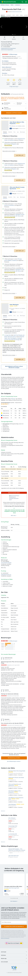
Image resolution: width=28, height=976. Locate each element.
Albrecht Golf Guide (9, 2)
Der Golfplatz (5, 61)
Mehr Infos (13, 515)
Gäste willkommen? (6, 67)
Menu (26, 2)
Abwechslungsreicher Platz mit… (9, 56)
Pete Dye (13, 398)
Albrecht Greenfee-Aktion (17, 11)
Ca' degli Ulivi (7, 335)
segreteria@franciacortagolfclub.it (8, 48)
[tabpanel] (14, 885)
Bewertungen (13, 641)
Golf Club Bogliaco (12, 338)
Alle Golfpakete (13, 901)
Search (22, 2)
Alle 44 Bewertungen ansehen (13, 761)
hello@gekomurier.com (6, 574)
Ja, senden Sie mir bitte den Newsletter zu (14, 926)
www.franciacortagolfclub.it (7, 49)
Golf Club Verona (12, 336)
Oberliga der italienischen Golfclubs (10, 58)
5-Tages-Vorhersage (13, 86)
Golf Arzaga (7, 144)
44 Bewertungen (13, 54)
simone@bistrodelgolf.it (6, 562)
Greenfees (4, 73)
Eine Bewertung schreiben (14, 758)
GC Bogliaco (13, 144)
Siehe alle (3, 810)
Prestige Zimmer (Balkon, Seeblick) (13, 259)
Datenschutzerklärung (5, 938)
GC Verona (18, 216)
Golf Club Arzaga (11, 216)
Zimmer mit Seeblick (9, 205)
